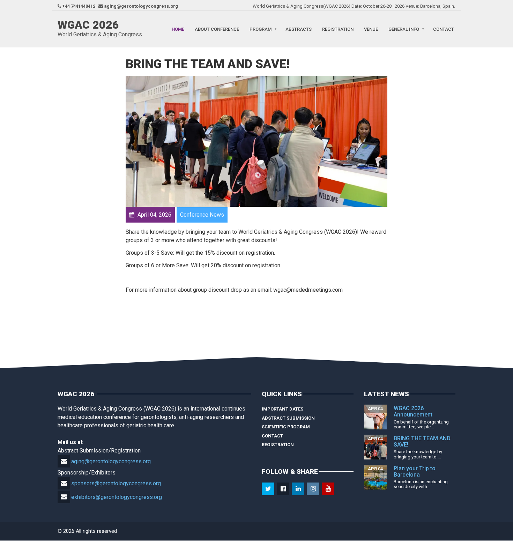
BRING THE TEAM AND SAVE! (422, 441)
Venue (371, 28)
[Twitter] (268, 489)
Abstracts (298, 28)
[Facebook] (283, 489)
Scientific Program (286, 426)
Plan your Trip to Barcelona (415, 471)
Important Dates (282, 409)
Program (261, 28)
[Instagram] (313, 489)
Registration (338, 28)
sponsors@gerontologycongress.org (116, 483)
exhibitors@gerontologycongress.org (116, 497)
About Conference (217, 28)
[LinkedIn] (298, 489)
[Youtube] (328, 489)
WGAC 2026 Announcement (413, 411)
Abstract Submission (288, 418)
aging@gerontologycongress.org (111, 461)
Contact (443, 28)
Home (178, 28)
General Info (403, 28)
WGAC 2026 (88, 24)
